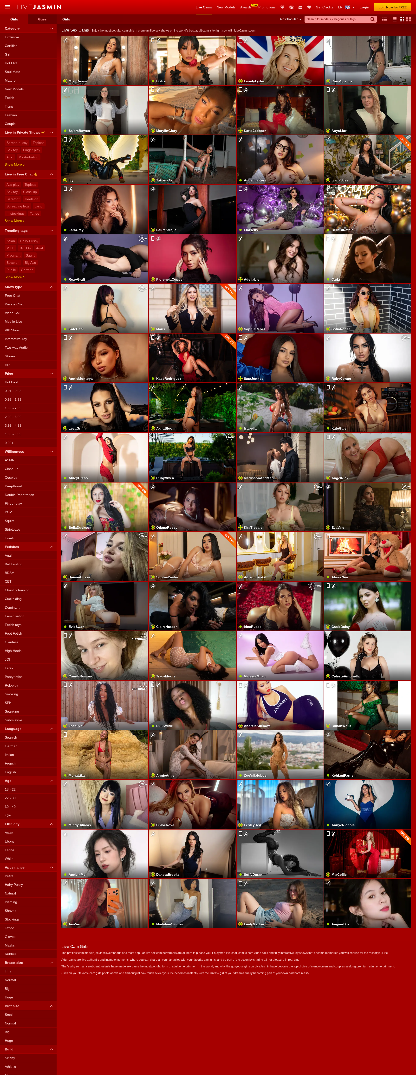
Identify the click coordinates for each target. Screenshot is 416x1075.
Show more (13, 164)
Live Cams (204, 7)
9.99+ (9, 443)
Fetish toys (13, 625)
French (10, 763)
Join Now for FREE (393, 7)
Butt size (12, 1006)
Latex (9, 668)
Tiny (8, 971)
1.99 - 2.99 (13, 408)
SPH (8, 703)
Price (9, 373)
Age (8, 781)
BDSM (9, 573)
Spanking (12, 711)
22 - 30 (10, 798)
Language (13, 729)
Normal (10, 980)
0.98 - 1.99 (13, 399)
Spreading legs (17, 206)
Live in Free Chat (19, 174)
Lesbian (11, 115)
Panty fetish (14, 677)
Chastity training (17, 590)
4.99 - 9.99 (13, 434)
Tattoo (34, 213)
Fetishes (12, 547)
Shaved (10, 911)
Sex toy (12, 150)
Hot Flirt (11, 63)
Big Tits (25, 248)
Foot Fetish (13, 633)
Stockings (12, 919)
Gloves (10, 937)
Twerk (9, 538)
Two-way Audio (16, 347)
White (9, 859)
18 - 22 (10, 789)
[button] (393, 19)
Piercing (11, 902)
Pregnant (13, 255)
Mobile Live (13, 321)
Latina (9, 850)
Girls (14, 19)
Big (7, 989)
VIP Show (12, 330)
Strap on (13, 262)
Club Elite (282, 7)
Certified (11, 46)
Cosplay (11, 477)
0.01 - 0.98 (13, 391)
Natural (10, 893)
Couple (10, 124)
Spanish (11, 737)
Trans (9, 106)
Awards (246, 7)
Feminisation (14, 616)
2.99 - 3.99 (13, 417)
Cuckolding (13, 599)
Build (9, 1049)
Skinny (10, 1058)
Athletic (10, 1067)
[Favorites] (309, 7)
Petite (9, 876)
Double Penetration (19, 495)
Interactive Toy (16, 339)
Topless (38, 143)
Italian (9, 755)
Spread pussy (16, 143)
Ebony (9, 841)
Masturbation (29, 157)
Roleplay (11, 685)
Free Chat (12, 295)
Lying (39, 206)
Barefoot (13, 199)
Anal (9, 157)
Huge (9, 997)
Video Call (12, 313)
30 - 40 (10, 807)
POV (8, 512)
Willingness (14, 451)
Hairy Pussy (29, 241)
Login (364, 7)
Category (12, 28)
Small (9, 1015)
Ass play (12, 185)
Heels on (31, 199)
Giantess (11, 642)
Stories (10, 356)
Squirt (30, 255)
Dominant (12, 607)
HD (7, 365)
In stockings (15, 213)
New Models (226, 7)
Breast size (14, 963)
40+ (8, 815)
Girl (7, 54)
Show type (13, 287)
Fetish (9, 98)
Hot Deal (11, 382)
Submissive (13, 720)
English (10, 772)
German (27, 270)
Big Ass (30, 262)
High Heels (13, 651)
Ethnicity (12, 824)
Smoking (11, 694)
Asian (10, 241)
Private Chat (14, 304)
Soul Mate (12, 72)
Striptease (12, 529)
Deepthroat (13, 486)
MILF (10, 248)
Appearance (15, 867)
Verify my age (105, 366)
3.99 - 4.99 (13, 425)
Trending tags (16, 230)
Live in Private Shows (22, 132)
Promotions (267, 7)
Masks (10, 945)
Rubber (10, 954)
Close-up (30, 192)
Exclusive (12, 37)
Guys (42, 19)
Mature (10, 80)
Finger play (31, 150)
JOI (7, 659)
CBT (8, 581)
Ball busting (13, 564)
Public (11, 270)
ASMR (9, 460)
